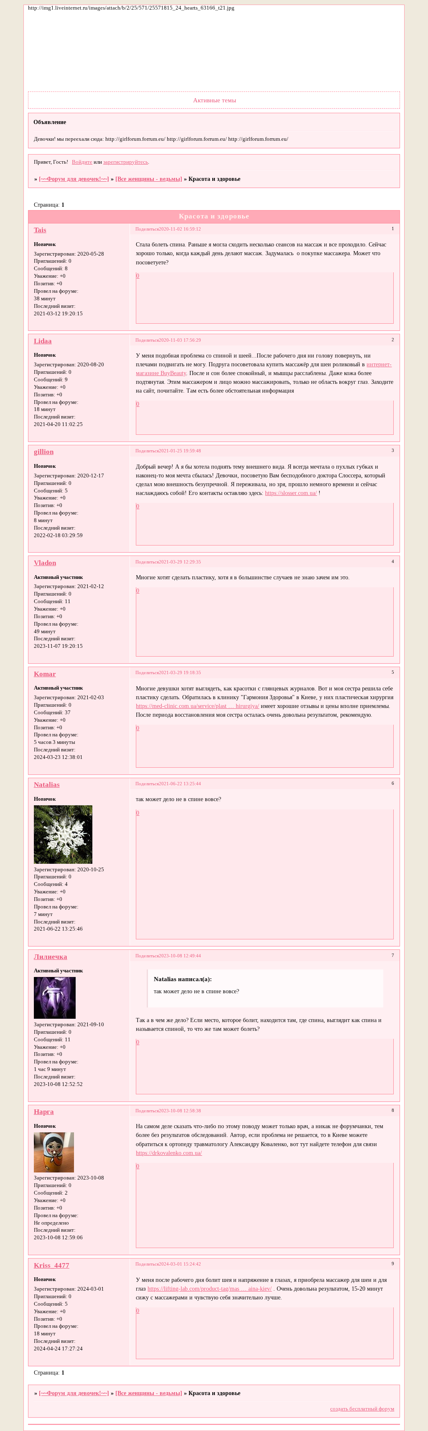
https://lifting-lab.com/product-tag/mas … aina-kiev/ (210, 1288)
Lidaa (43, 341)
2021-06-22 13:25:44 (180, 783)
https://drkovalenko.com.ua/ (169, 1152)
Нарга (44, 1112)
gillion (44, 452)
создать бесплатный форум (362, 1409)
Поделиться (147, 228)
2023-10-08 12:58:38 (180, 1110)
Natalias (47, 785)
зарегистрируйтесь (125, 162)
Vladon (45, 563)
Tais (40, 230)
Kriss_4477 (51, 1265)
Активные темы (214, 100)
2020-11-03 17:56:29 (180, 340)
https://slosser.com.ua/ (291, 493)
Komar (45, 674)
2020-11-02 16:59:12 (180, 228)
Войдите (82, 162)
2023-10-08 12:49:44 (180, 955)
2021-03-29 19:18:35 (180, 672)
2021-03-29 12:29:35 (180, 561)
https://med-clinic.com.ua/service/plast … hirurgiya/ (197, 706)
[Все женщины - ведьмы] (148, 178)
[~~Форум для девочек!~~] (74, 178)
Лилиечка (50, 957)
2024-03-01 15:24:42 (180, 1263)
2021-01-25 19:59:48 (180, 450)
